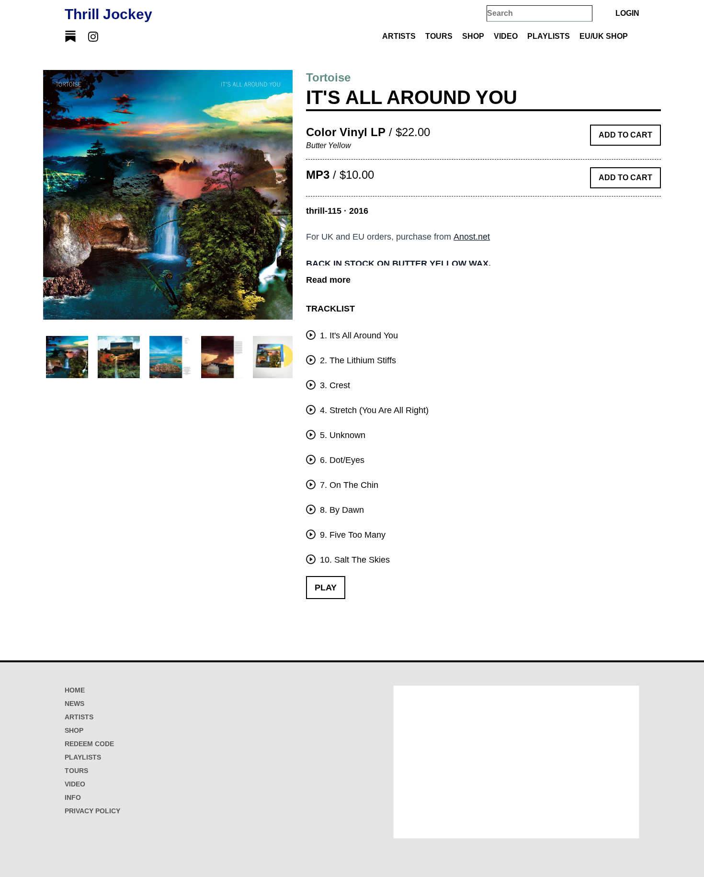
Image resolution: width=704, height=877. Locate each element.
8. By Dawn (341, 510)
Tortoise (328, 77)
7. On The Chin (348, 485)
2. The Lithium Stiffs (357, 360)
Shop (473, 36)
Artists (399, 36)
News (74, 703)
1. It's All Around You (358, 335)
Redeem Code (89, 744)
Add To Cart (625, 135)
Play (326, 587)
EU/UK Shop (603, 36)
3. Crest (334, 385)
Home (75, 690)
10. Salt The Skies (354, 560)
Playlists (548, 36)
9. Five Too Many (352, 535)
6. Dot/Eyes (341, 460)
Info (73, 797)
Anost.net (472, 237)
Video (506, 36)
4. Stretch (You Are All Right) (373, 410)
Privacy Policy (92, 811)
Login (627, 13)
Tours (439, 36)
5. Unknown (341, 435)
